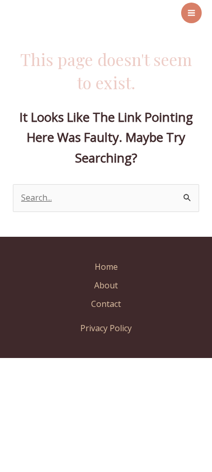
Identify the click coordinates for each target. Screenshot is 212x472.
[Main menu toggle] (191, 13)
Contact (106, 304)
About (106, 285)
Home (106, 266)
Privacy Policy (106, 328)
